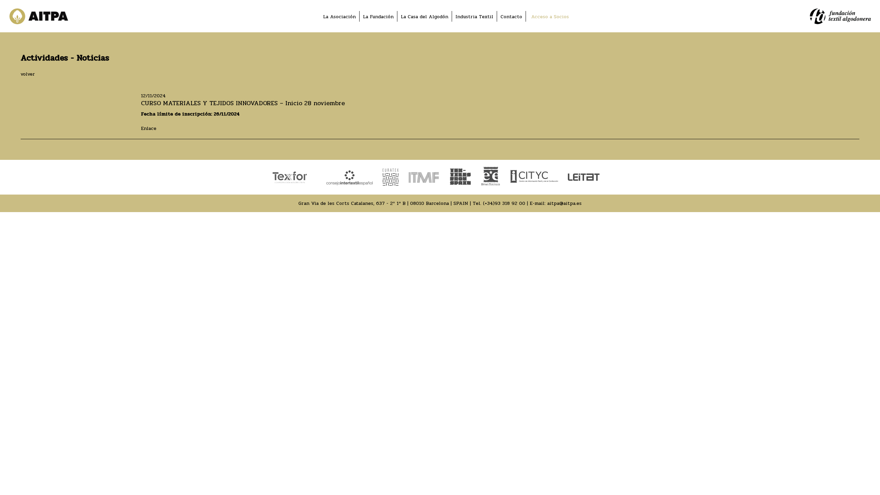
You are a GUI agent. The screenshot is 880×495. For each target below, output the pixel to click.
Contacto (511, 16)
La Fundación (378, 16)
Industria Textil (474, 16)
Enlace (148, 128)
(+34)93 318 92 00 (504, 203)
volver (28, 74)
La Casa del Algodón (424, 16)
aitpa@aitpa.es (564, 203)
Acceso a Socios (550, 16)
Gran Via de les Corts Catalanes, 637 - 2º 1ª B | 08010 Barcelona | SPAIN (383, 203)
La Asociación (339, 16)
